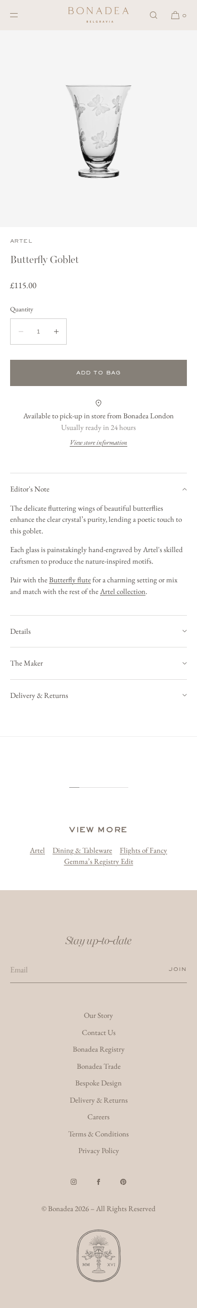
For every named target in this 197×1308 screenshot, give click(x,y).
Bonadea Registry (99, 1049)
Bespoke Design (98, 1082)
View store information (98, 442)
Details (20, 631)
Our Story (98, 1015)
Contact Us (99, 1032)
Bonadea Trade (99, 1066)
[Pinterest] (123, 1182)
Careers (98, 1116)
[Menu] (22, 15)
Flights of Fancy (143, 850)
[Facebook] (98, 1182)
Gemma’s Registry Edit (98, 861)
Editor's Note (30, 489)
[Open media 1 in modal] (98, 128)
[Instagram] (74, 1182)
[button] (153, 15)
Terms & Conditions (98, 1133)
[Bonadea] (98, 15)
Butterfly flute (70, 579)
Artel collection (122, 591)
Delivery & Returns (39, 695)
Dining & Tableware (82, 850)
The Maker (26, 663)
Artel (21, 241)
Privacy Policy (98, 1150)
